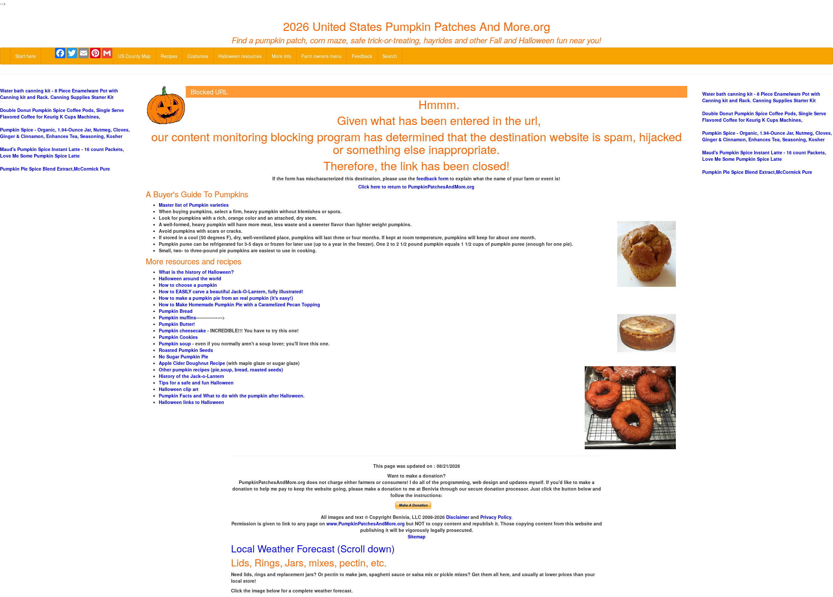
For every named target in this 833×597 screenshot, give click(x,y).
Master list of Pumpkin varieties (194, 204)
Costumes (197, 56)
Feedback (362, 56)
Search (389, 56)
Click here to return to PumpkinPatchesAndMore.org (416, 186)
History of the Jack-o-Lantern (191, 376)
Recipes (169, 56)
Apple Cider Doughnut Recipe (192, 363)
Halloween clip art (178, 389)
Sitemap (417, 536)
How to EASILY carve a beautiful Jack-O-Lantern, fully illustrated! (231, 291)
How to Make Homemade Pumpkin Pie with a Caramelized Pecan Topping (239, 304)
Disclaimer (457, 517)
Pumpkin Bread (176, 311)
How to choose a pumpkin (188, 285)
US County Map (134, 56)
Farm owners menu (321, 56)
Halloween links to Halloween (191, 402)
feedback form (432, 178)
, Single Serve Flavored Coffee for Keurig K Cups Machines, (62, 113)
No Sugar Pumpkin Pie (183, 356)
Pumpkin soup (175, 343)
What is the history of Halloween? (196, 272)
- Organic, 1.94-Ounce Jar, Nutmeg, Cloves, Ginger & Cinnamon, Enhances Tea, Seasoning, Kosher (65, 132)
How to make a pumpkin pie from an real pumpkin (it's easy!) (226, 298)
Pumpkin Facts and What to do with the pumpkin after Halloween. (232, 395)
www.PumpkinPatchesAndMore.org (365, 523)
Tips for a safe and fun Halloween (196, 382)
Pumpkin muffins (177, 317)
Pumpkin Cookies (178, 337)
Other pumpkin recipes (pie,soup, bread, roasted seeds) (221, 369)
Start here (25, 56)
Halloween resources (240, 56)
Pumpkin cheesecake (182, 330)
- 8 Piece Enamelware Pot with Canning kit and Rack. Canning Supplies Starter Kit (59, 93)
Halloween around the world (190, 278)
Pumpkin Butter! (177, 324)
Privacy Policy (495, 517)
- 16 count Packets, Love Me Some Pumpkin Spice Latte (62, 152)
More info (281, 56)
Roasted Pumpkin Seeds (186, 350)
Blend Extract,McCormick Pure (55, 168)
